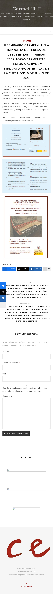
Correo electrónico (11, 362)
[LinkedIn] (3, 298)
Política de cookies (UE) (26, 572)
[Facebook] (3, 285)
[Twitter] (3, 292)
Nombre (6, 351)
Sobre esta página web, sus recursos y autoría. (26, 575)
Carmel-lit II (26, 9)
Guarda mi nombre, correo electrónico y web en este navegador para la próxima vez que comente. (24, 389)
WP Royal (31, 568)
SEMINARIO (26, 41)
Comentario (7, 396)
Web (4, 373)
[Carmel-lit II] (26, 549)
